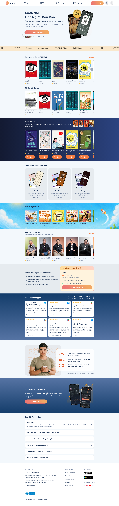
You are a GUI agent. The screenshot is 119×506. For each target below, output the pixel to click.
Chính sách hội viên (70, 472)
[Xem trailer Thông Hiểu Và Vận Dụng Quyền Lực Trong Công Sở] (44, 246)
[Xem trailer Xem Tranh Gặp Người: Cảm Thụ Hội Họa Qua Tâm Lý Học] (31, 246)
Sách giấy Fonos (69, 479)
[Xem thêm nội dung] (91, 69)
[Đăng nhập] (111, 3)
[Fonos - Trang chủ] (10, 3)
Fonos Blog (68, 475)
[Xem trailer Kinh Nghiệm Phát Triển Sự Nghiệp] (85, 246)
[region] (59, 319)
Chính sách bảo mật (42, 499)
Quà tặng (67, 482)
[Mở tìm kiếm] (107, 3)
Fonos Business (69, 485)
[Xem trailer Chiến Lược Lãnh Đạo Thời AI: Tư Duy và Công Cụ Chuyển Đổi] (71, 246)
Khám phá (27, 3)
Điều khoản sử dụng (30, 499)
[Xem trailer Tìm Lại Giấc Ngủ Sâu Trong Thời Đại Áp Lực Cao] (58, 246)
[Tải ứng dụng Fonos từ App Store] (88, 473)
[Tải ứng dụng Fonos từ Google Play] (88, 477)
